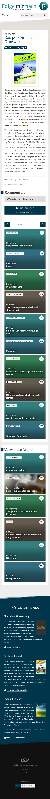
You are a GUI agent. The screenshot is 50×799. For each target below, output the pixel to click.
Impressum (25, 769)
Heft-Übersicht (26, 208)
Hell (24, 786)
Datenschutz (25, 773)
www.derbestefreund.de (17, 690)
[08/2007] (43, 224)
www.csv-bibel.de (14, 647)
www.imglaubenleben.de (17, 737)
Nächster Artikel (24, 212)
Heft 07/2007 (25, 224)
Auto (18, 786)
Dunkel (31, 786)
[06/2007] (7, 224)
